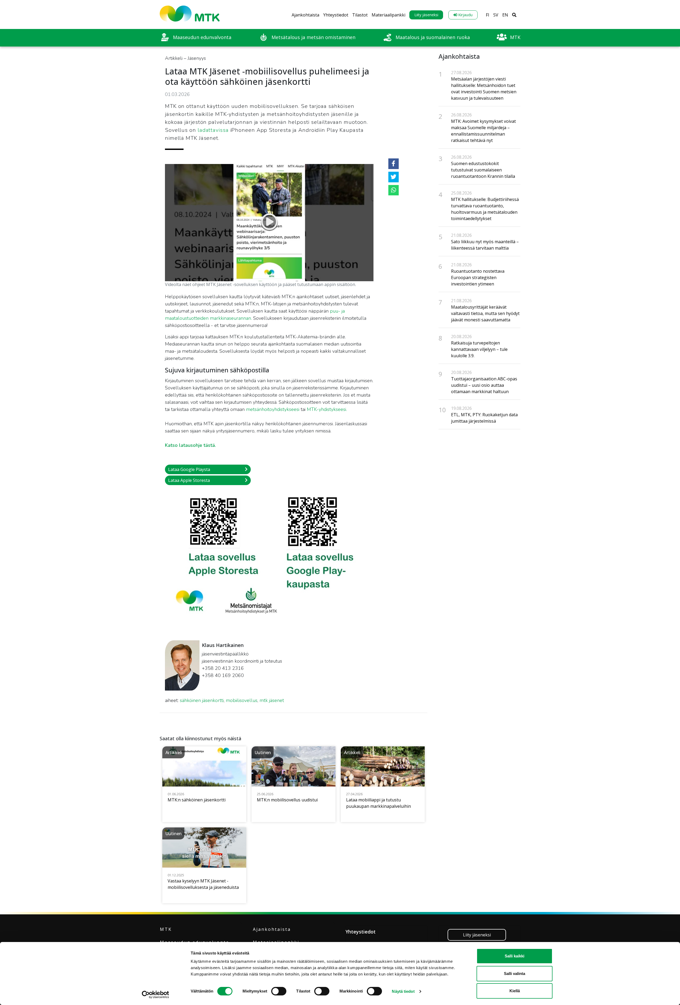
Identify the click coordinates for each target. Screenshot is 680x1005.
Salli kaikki (514, 956)
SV (495, 15)
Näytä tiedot (403, 991)
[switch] (278, 991)
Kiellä (514, 991)
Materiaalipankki (388, 15)
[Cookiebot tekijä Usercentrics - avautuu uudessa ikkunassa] (155, 995)
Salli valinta (514, 973)
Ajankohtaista (305, 15)
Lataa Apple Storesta (189, 480)
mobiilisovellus (241, 700)
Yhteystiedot (335, 15)
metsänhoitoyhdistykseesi (272, 409)
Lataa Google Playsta (189, 469)
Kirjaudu (465, 14)
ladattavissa (213, 130)
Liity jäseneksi (426, 14)
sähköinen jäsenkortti (202, 700)
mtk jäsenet (272, 700)
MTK (166, 929)
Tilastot (360, 15)
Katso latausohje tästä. (190, 445)
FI (487, 15)
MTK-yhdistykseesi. (327, 409)
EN (505, 15)
